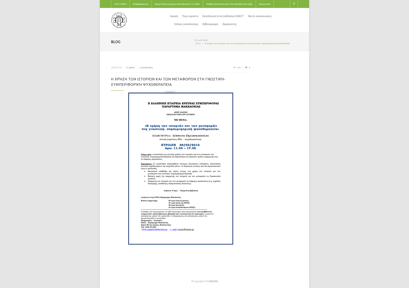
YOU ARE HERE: (201, 40)
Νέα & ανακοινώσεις (260, 16)
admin (132, 67)
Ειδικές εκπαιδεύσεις (186, 24)
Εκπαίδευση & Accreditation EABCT (223, 16)
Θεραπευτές (229, 24)
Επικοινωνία (264, 4)
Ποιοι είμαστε (190, 16)
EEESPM (213, 281)
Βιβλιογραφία (210, 24)
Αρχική (174, 16)
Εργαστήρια (147, 67)
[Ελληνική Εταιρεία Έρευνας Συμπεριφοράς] (140, 20)
